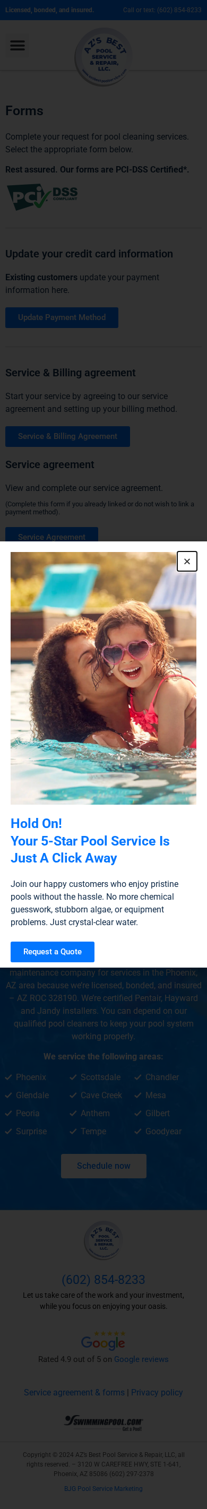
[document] (103, 754)
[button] (187, 561)
